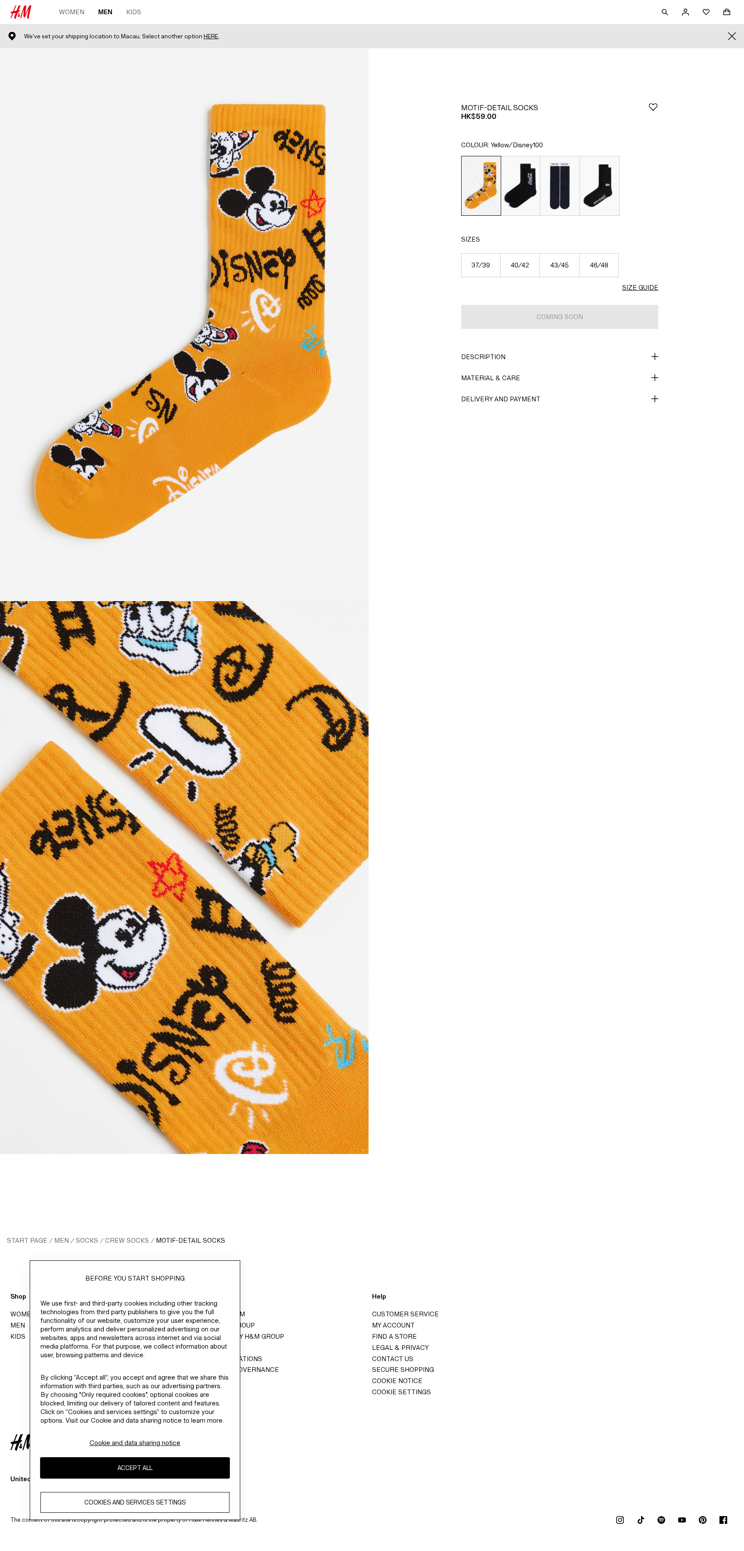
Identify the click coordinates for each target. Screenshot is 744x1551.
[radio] (481, 186)
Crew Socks (127, 1240)
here (211, 36)
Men (105, 12)
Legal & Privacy (400, 1347)
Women (71, 12)
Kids (133, 12)
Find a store (394, 1336)
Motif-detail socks (190, 1240)
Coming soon (559, 316)
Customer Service (405, 1314)
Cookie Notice (397, 1380)
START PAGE (27, 1240)
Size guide (640, 287)
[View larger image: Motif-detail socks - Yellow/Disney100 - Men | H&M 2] (184, 877)
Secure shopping (403, 1369)
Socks (87, 1240)
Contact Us (392, 1358)
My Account (393, 1325)
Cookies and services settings (135, 1502)
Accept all (135, 1467)
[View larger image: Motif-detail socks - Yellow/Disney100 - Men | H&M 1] (184, 324)
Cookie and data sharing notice (135, 1442)
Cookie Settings (401, 1392)
